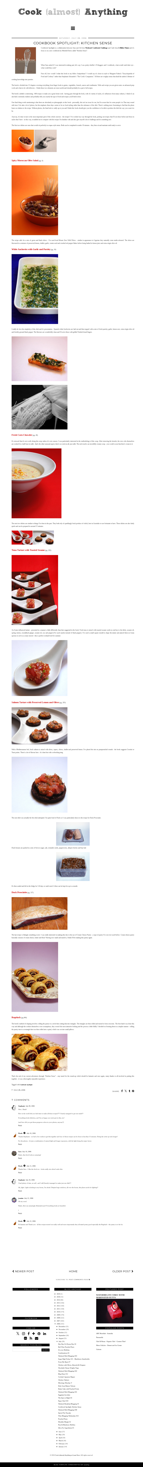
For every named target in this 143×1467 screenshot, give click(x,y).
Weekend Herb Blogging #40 (67, 1410)
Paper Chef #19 (63, 1401)
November (62, 1329)
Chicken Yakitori (63, 1380)
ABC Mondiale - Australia (104, 1333)
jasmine (20, 1198)
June (60, 1431)
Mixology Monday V (65, 1383)
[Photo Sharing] (23, 151)
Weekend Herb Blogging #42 (67, 1371)
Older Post (122, 1271)
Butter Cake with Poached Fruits (68, 1389)
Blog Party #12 (63, 1374)
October (61, 1332)
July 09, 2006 (30, 1106)
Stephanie (21, 1106)
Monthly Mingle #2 (64, 1422)
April (60, 1438)
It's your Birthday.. (64, 1350)
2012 (58, 1306)
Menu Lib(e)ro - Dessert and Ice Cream (109, 1345)
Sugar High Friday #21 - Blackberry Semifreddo (74, 1359)
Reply (20, 1125)
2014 (58, 1300)
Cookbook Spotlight (26, 1084)
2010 (58, 1312)
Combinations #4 (63, 1353)
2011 (58, 1309)
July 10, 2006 (31, 1133)
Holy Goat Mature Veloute (66, 1386)
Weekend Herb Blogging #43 (67, 1356)
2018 (58, 1297)
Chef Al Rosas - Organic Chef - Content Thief (111, 1341)
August (61, 1338)
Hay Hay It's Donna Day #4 (67, 1344)
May (60, 1434)
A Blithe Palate (123, 48)
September (62, 1335)
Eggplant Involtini (64, 1395)
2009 (58, 1315)
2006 (58, 1324)
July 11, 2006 (31, 1166)
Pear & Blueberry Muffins (66, 1425)
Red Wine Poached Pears (66, 1347)
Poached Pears (62, 1419)
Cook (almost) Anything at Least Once (67, 1455)
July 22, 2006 (28, 1198)
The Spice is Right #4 (65, 1398)
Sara (20, 1151)
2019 (58, 1294)
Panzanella (99, 1337)
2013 (58, 1303)
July (60, 1341)
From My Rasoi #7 (64, 1362)
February (62, 1444)
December (62, 1326)
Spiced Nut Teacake (64, 1413)
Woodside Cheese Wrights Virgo (68, 1368)
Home (73, 1271)
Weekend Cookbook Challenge (96, 48)
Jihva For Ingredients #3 (66, 1428)
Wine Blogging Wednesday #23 (68, 1416)
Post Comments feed (79, 1279)
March (61, 1440)
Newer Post (24, 1271)
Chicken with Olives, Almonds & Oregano (71, 1365)
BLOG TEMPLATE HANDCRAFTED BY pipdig (71, 1465)
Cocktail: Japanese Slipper (66, 1377)
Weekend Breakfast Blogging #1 (68, 1404)
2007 (58, 1321)
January (61, 1446)
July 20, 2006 (30, 1180)
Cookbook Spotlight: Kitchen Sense (69, 1407)
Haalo (20, 1133)
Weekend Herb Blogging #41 (67, 1392)
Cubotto (98, 1349)
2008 (58, 1318)
